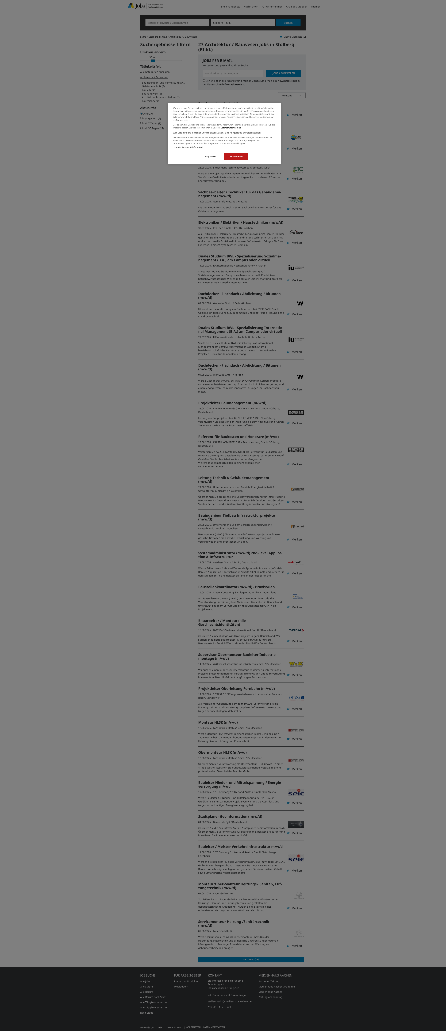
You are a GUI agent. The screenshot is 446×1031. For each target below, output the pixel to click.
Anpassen (210, 156)
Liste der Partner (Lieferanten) (188, 147)
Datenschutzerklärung (231, 127)
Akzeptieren (236, 156)
